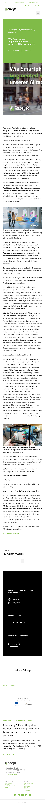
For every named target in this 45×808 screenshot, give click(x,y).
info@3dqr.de (12, 774)
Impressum (27, 786)
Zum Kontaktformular (11, 533)
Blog (25, 785)
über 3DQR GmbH (28, 783)
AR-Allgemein (14, 30)
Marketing (13, 32)
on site (6, 787)
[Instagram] (29, 5)
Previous (34, 680)
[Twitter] (32, 5)
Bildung (30, 720)
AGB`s (25, 789)
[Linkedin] (25, 5)
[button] (38, 13)
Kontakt (26, 787)
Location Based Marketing (11, 786)
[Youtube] (35, 5)
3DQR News (8, 720)
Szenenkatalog (8, 784)
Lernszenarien (8, 783)
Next (39, 680)
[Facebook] (38, 5)
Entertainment (27, 30)
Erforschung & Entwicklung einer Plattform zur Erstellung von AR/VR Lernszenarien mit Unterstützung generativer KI (21, 730)
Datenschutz (27, 790)
